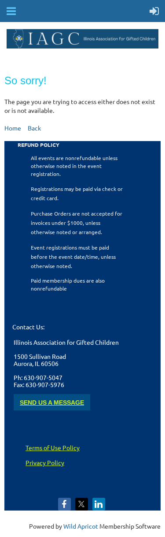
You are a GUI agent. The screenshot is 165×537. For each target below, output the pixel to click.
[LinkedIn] (98, 504)
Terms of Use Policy (53, 447)
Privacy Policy (45, 462)
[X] (81, 504)
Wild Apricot (80, 526)
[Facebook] (64, 504)
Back (34, 128)
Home (12, 128)
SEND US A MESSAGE (52, 402)
